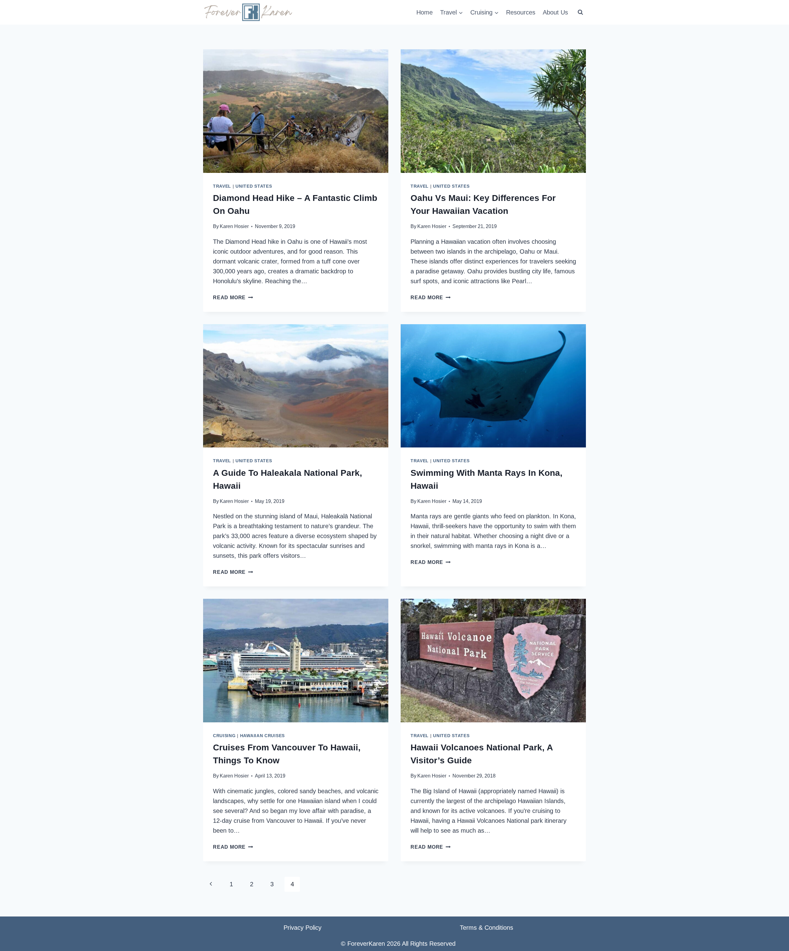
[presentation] (295, 111)
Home (424, 12)
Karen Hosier (234, 226)
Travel (222, 186)
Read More (233, 297)
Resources (520, 12)
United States (253, 186)
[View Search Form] (580, 12)
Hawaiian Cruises (262, 735)
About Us (555, 12)
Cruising (224, 735)
